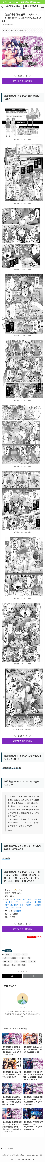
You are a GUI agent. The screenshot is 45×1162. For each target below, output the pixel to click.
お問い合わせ (6, 1155)
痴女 (24, 899)
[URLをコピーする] (33, 976)
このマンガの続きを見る (22, 740)
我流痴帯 (17, 910)
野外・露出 (21, 965)
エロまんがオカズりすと (35, 1155)
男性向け (6, 965)
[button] (12, 976)
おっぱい (27, 902)
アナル (19, 902)
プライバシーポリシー (19, 1155)
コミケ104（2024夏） (13, 907)
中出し (11, 902)
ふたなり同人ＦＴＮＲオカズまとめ (22, 7)
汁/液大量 (37, 904)
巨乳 (30, 899)
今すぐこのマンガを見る (22, 81)
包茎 (34, 902)
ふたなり (17, 899)
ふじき (22, 1007)
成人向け (14, 904)
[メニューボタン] (42, 7)
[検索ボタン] (2, 7)
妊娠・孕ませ (25, 904)
